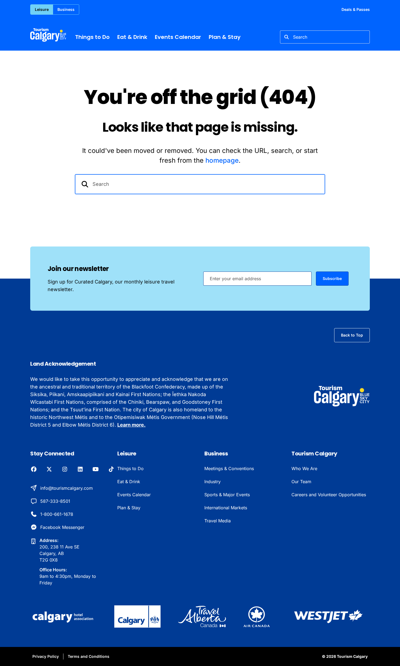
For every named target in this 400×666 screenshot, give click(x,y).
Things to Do (92, 37)
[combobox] (325, 37)
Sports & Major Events (227, 494)
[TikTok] (111, 469)
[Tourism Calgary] (48, 35)
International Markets (225, 507)
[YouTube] (95, 469)
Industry (212, 481)
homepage (222, 160)
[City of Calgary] (137, 616)
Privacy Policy (45, 656)
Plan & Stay (225, 37)
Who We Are (304, 468)
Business (66, 9)
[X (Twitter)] (49, 469)
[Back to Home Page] (342, 396)
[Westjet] (328, 616)
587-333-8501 (55, 501)
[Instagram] (64, 469)
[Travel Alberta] (202, 616)
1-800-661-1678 (56, 514)
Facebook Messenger (62, 527)
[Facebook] (33, 469)
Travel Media (217, 520)
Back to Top (352, 335)
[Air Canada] (257, 616)
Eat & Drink (132, 37)
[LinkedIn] (80, 469)
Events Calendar (178, 37)
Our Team (301, 481)
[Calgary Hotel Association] (63, 616)
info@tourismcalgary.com (66, 488)
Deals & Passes (355, 9)
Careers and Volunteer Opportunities (328, 494)
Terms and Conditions (88, 656)
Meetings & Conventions (229, 468)
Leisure (42, 9)
